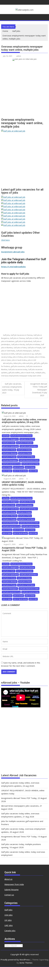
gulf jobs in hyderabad (23, 341)
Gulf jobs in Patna (20, 348)
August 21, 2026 (9, 544)
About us (8, 879)
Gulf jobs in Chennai (17, 338)
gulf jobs (37, 363)
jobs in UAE (32, 360)
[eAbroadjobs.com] (3, 16)
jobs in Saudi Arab (27, 373)
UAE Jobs (8, 925)
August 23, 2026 (9, 479)
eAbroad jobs (27, 363)
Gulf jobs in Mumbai (10, 453)
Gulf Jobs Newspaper (24, 351)
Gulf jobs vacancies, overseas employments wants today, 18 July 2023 (12, 388)
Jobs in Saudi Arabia (19, 360)
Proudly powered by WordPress (15, 959)
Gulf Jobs (6, 335)
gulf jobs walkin (14, 373)
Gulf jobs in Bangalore (10, 439)
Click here (5, 240)
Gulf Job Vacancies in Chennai (21, 335)
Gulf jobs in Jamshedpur (28, 446)
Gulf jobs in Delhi (32, 338)
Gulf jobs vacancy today (30, 464)
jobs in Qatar (6, 360)
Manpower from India (14, 884)
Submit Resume (11, 889)
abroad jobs (7, 363)
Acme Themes (25, 962)
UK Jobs (8, 920)
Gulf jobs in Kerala (18, 344)
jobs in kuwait (29, 357)
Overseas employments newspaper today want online (21, 376)
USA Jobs (8, 915)
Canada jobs (9, 930)
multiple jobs (40, 373)
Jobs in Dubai (18, 357)
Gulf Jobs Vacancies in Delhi (29, 460)
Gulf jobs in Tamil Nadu (26, 457)
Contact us (9, 894)
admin (18, 56)
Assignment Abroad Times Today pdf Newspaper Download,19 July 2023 (38, 390)
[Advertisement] (24, 90)
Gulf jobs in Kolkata (33, 344)
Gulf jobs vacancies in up (24, 354)
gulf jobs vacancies (18, 366)
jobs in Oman (40, 357)
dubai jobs (17, 363)
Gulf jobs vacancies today (17, 369)
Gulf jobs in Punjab (34, 348)
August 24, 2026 (9, 416)
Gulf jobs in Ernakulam (25, 443)
